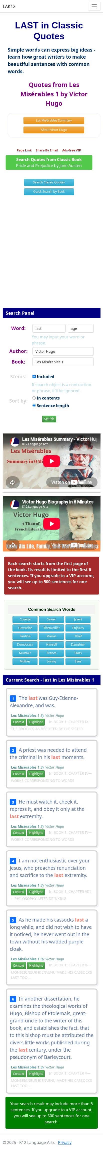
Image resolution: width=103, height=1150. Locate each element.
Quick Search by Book (49, 191)
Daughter (78, 644)
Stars (78, 653)
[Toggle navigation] (94, 6)
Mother (25, 661)
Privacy (65, 1142)
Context (18, 722)
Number (25, 653)
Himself (51, 644)
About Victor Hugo (54, 130)
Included (45, 376)
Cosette (25, 619)
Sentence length (52, 405)
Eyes (78, 661)
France (51, 653)
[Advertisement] (51, 255)
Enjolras (78, 628)
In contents (48, 398)
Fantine (25, 636)
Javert (78, 619)
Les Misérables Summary (54, 120)
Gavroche (25, 628)
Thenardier (52, 628)
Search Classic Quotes (49, 182)
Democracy (25, 644)
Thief (78, 636)
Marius (51, 636)
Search (49, 419)
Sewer (51, 619)
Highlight (36, 722)
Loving (51, 661)
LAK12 (9, 6)
